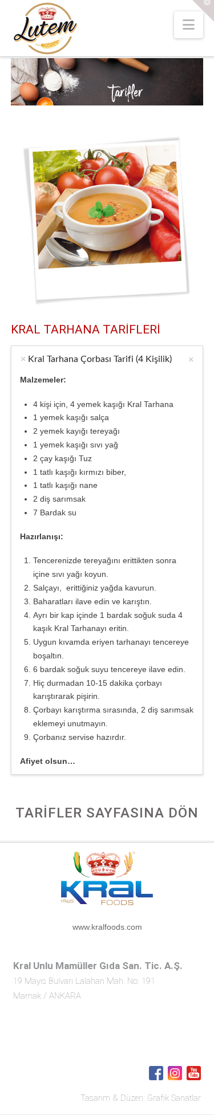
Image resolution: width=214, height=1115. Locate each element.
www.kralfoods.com (107, 926)
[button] (188, 24)
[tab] (107, 359)
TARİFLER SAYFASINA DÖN (107, 813)
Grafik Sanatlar (174, 1098)
